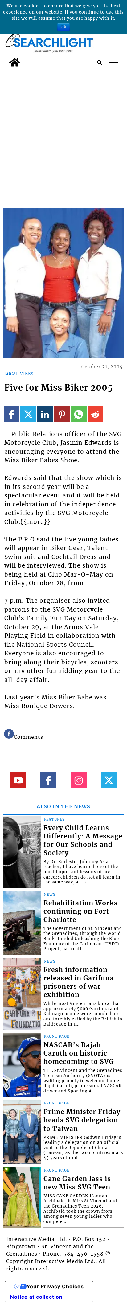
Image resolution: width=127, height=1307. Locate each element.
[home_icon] (14, 62)
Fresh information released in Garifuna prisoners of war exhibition (78, 982)
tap (113, 62)
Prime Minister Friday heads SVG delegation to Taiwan (82, 1120)
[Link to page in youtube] (18, 780)
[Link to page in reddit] (95, 414)
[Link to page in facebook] (11, 414)
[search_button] (99, 62)
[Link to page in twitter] (28, 414)
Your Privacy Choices (55, 1286)
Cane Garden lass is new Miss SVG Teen (77, 1183)
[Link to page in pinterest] (62, 414)
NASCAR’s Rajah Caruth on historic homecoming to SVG (78, 1053)
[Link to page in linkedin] (45, 414)
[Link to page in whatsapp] (78, 414)
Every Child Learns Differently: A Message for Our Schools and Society (82, 840)
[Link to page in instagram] (78, 780)
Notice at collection (36, 1297)
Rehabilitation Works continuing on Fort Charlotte (80, 911)
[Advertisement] (63, 136)
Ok (63, 27)
